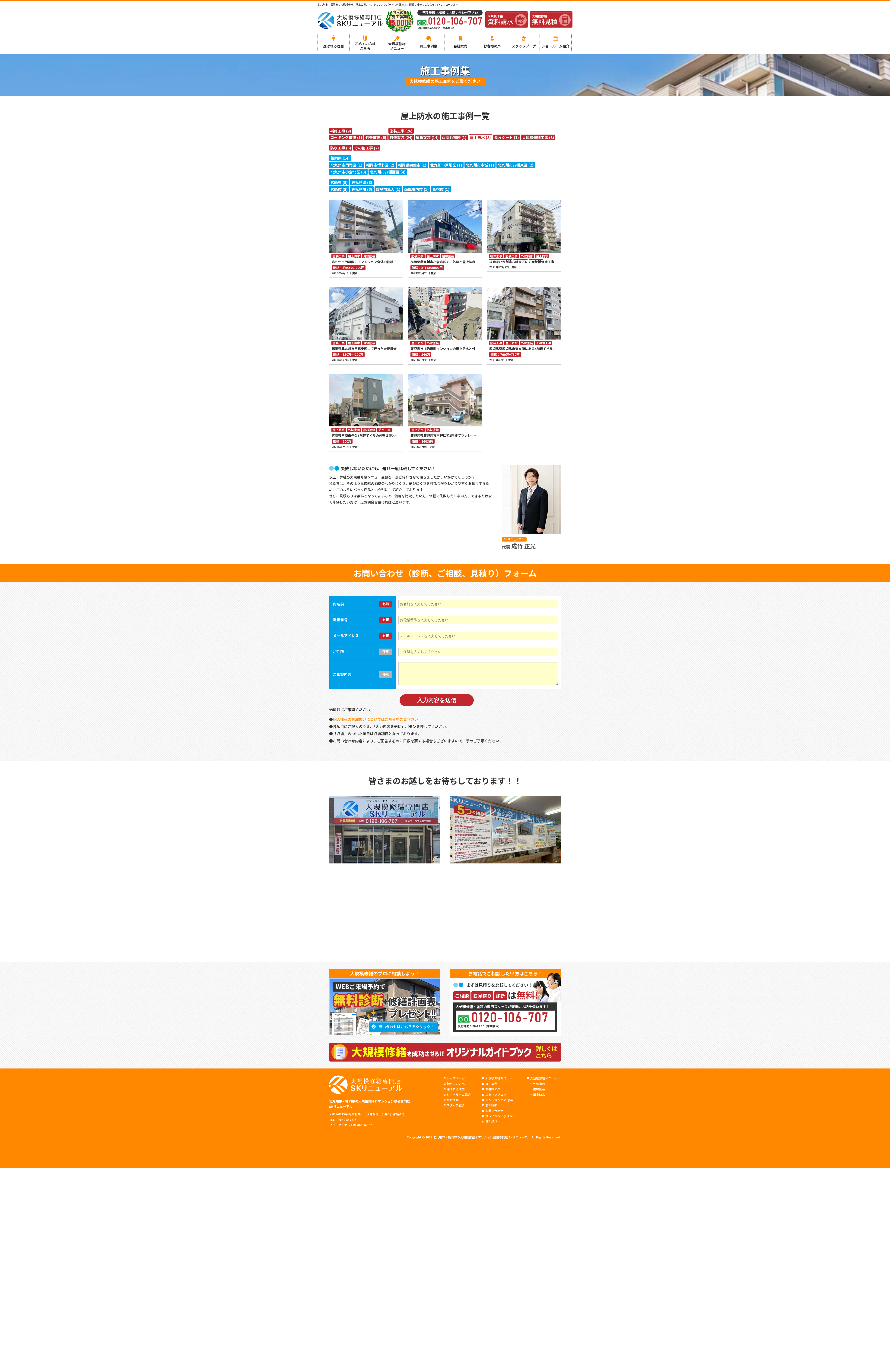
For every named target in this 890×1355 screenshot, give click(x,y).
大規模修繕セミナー (498, 1078)
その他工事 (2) (366, 148)
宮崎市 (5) (339, 189)
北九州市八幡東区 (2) (516, 165)
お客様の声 (492, 46)
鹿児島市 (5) (361, 189)
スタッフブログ (524, 46)
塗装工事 (339, 256)
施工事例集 (428, 46)
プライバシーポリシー (500, 1116)
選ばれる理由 (333, 46)
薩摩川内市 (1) (416, 189)
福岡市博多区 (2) (380, 165)
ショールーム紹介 (555, 46)
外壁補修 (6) (376, 137)
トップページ (456, 1078)
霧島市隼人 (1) (388, 189)
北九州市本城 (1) (480, 165)
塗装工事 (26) (401, 131)
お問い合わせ (494, 1111)
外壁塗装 (369, 256)
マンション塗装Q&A (499, 1100)
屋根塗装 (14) (427, 137)
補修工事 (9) (340, 131)
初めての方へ (456, 1083)
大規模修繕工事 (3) (538, 137)
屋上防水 (354, 256)
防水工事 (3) (340, 148)
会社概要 (453, 1100)
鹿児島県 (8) (361, 182)
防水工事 (384, 430)
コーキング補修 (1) (346, 137)
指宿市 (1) (441, 189)
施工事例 (491, 1083)
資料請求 (491, 1121)
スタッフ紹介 (456, 1105)
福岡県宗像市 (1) (412, 165)
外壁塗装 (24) (401, 137)
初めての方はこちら (365, 46)
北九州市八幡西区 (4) (388, 172)
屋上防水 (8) (480, 137)
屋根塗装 (448, 256)
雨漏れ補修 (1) (454, 137)
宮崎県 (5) (339, 182)
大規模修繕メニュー (397, 46)
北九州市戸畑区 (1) (446, 165)
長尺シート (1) (506, 137)
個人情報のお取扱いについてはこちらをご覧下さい (375, 719)
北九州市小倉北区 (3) (348, 172)
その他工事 (543, 343)
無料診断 (491, 1105)
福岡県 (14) (340, 158)
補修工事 (496, 256)
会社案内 (460, 46)
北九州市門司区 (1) (346, 165)
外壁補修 (527, 256)
